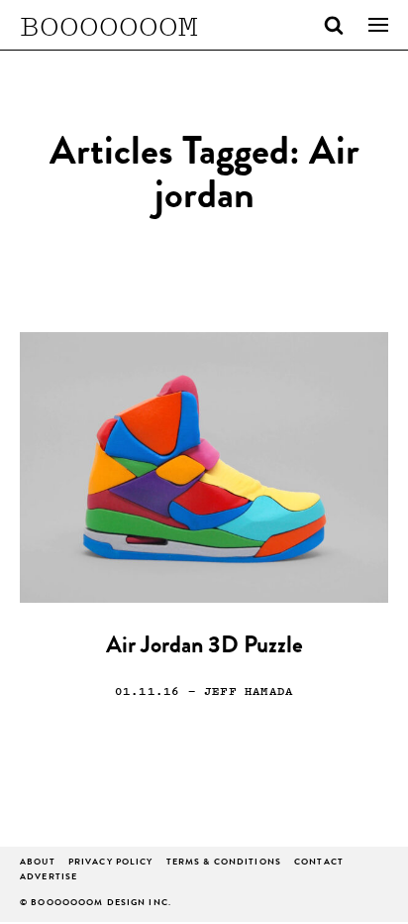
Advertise (48, 877)
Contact (319, 863)
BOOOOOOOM (109, 25)
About (37, 863)
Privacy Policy (110, 863)
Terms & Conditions (223, 863)
